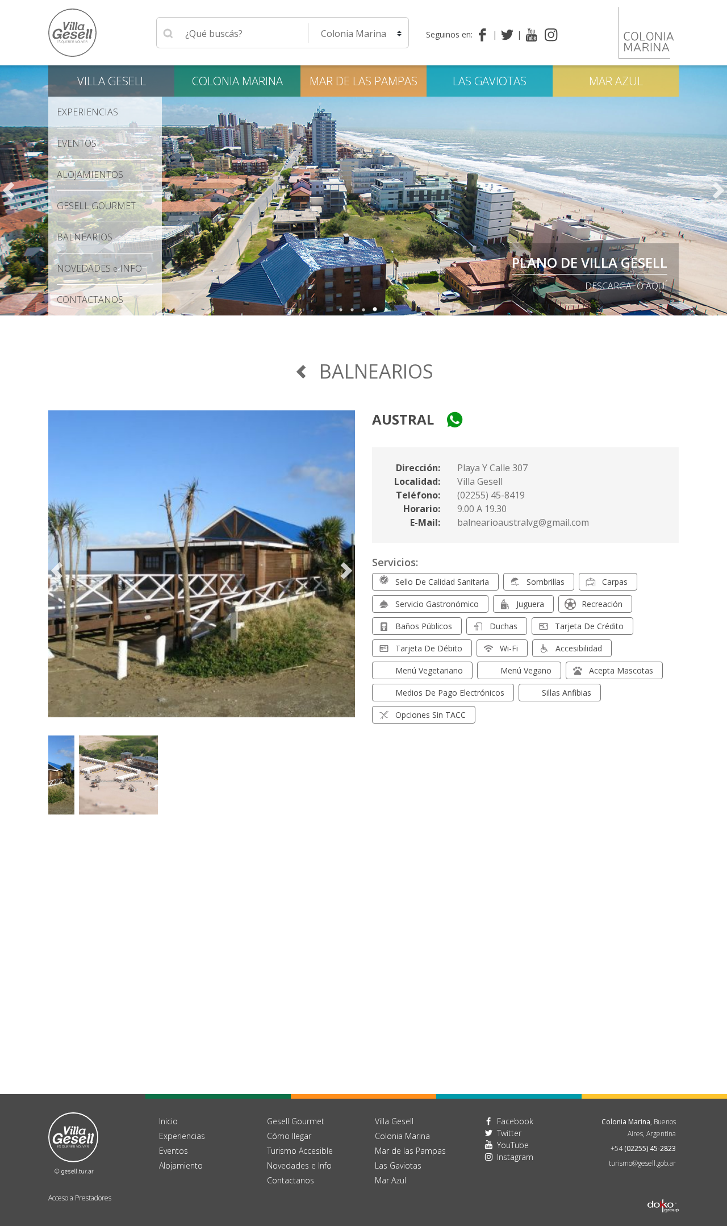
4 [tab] (375, 309)
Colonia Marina (237, 81)
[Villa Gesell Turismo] (73, 1142)
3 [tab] (363, 309)
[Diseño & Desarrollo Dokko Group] (663, 1191)
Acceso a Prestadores (79, 1198)
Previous (8, 190)
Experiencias (182, 1136)
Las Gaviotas (490, 81)
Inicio (168, 1121)
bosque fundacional (615, 286)
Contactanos (290, 1180)
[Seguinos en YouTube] (531, 35)
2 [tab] (352, 309)
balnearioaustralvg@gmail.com (523, 522)
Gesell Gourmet (96, 206)
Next (718, 190)
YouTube (513, 1145)
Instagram (515, 1157)
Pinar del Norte (608, 262)
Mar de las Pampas (363, 81)
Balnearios (84, 237)
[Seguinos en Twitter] (509, 35)
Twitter (509, 1133)
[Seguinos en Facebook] (485, 35)
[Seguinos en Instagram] (551, 35)
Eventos (77, 143)
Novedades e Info (299, 1165)
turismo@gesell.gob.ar (642, 1163)
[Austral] (201, 570)
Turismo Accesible (300, 1150)
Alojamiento (181, 1165)
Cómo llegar (289, 1136)
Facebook (515, 1121)
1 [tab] (340, 309)
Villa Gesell (111, 81)
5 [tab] (386, 309)
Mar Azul (616, 81)
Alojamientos (90, 174)
